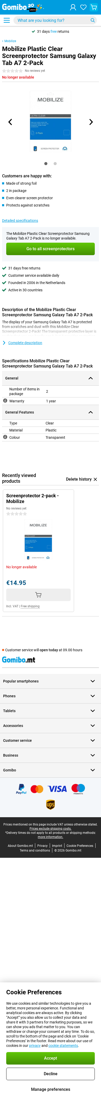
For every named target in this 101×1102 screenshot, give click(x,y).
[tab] (45, 163)
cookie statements (63, 1045)
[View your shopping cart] (94, 7)
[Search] (93, 20)
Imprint (57, 846)
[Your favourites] (83, 7)
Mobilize (10, 41)
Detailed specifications (20, 220)
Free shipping (30, 606)
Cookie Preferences (80, 846)
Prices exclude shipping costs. (50, 828)
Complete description (25, 343)
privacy (35, 1045)
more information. (50, 837)
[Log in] (73, 7)
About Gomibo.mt (20, 846)
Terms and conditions (35, 850)
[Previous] (10, 122)
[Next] (90, 122)
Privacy (42, 846)
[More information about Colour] (5, 437)
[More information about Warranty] (5, 400)
